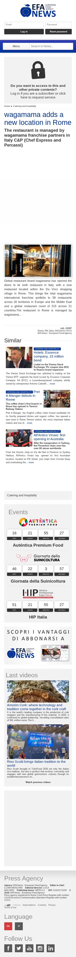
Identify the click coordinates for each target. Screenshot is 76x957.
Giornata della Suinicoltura (38, 581)
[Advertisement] (38, 202)
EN (8, 926)
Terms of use (10, 907)
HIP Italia (38, 617)
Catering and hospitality (24, 106)
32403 (7, 900)
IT (19, 926)
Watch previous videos (38, 782)
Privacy (51, 905)
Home (7, 106)
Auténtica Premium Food (38, 545)
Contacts (42, 905)
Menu (16, 46)
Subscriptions (29, 905)
